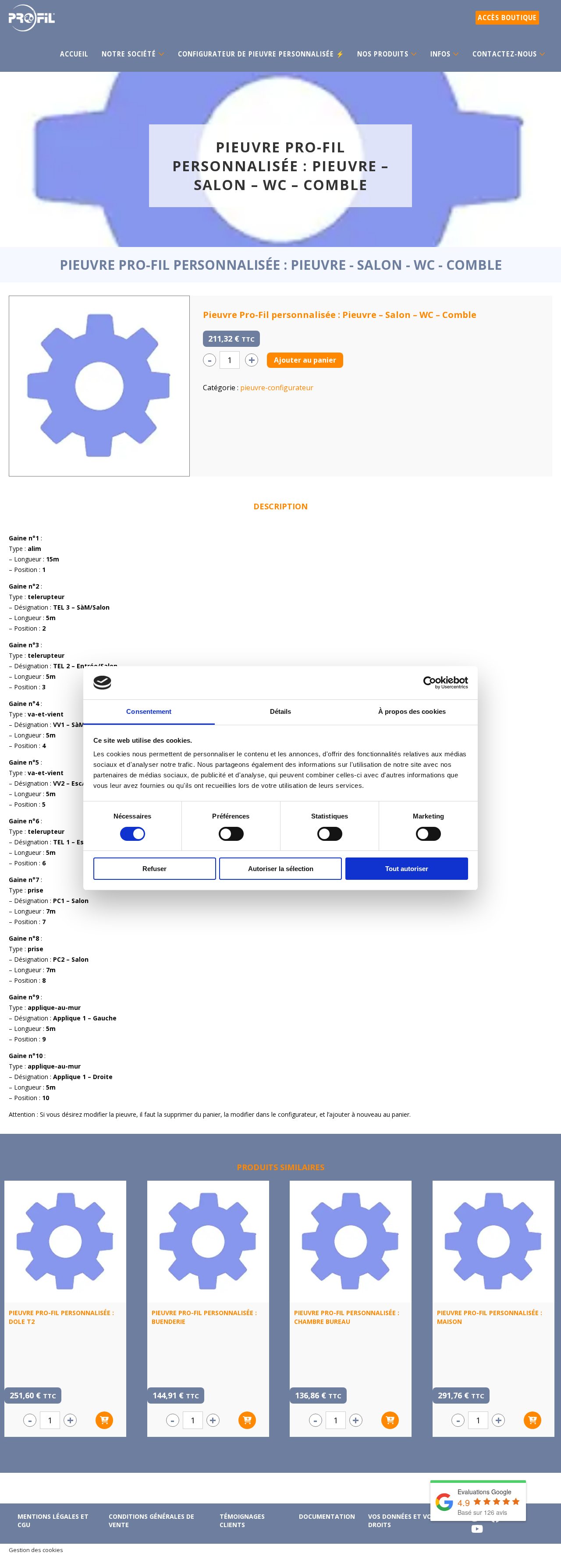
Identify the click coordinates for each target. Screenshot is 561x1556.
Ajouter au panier (305, 360)
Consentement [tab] (148, 711)
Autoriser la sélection (280, 868)
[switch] (231, 834)
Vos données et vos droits (401, 1520)
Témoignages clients (242, 1520)
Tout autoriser (406, 868)
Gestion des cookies (36, 1550)
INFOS (440, 54)
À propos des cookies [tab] (412, 711)
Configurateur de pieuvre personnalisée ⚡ (261, 54)
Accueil (74, 54)
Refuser (154, 868)
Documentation (327, 1516)
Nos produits (382, 54)
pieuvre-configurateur (276, 387)
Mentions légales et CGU (53, 1520)
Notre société (129, 54)
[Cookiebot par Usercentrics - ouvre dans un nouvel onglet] (429, 682)
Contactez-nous (504, 54)
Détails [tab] (280, 711)
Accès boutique (507, 17)
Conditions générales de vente (151, 1520)
